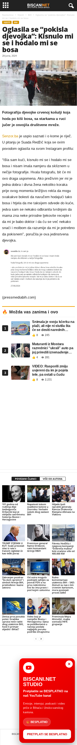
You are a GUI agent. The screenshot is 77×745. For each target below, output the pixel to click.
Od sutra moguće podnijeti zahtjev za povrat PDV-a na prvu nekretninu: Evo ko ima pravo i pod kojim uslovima (38, 584)
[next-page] (41, 639)
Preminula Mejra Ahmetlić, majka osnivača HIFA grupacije (61, 620)
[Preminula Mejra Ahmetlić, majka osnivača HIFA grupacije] (63, 606)
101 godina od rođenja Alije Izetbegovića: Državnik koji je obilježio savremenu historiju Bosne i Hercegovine (13, 512)
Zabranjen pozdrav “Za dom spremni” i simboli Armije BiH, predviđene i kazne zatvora (13, 582)
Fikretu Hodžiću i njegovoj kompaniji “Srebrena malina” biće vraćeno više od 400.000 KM (63, 548)
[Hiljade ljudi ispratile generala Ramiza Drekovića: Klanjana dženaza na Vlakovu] (63, 493)
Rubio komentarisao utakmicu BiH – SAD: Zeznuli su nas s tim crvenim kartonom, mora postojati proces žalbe (63, 585)
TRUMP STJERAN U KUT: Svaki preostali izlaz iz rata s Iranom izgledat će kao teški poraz (13, 548)
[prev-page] (36, 639)
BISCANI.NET (18, 733)
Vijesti (21, 14)
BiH (29, 14)
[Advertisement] (38, 426)
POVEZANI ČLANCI (25, 478)
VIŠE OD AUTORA (52, 478)
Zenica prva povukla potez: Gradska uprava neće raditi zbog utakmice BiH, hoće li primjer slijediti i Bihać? (13, 623)
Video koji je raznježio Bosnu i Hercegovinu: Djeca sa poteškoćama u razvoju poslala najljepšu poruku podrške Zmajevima (38, 624)
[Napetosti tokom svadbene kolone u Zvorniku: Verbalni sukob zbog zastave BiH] (38, 493)
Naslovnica (7, 14)
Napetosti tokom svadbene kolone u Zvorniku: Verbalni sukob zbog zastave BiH (38, 509)
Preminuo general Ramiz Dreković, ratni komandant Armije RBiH (37, 547)
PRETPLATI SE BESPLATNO (47, 734)
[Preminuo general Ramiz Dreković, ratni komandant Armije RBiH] (38, 532)
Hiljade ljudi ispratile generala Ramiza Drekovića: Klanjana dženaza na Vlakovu (63, 509)
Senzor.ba (10, 136)
